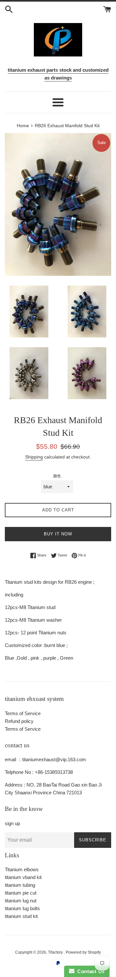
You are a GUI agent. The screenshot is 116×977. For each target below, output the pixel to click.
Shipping (34, 456)
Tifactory (56, 952)
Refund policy (19, 721)
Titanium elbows (22, 869)
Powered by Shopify (83, 952)
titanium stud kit (21, 916)
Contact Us (89, 971)
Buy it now (58, 533)
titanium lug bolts (22, 908)
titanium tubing (20, 885)
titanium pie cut (20, 893)
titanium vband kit (23, 877)
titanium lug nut (20, 900)
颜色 (57, 476)
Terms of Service (23, 713)
